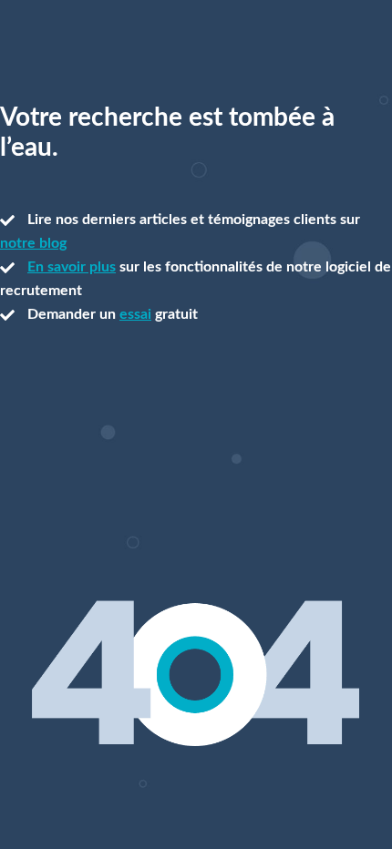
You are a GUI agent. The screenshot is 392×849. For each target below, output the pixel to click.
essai (135, 314)
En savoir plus (71, 267)
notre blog (33, 243)
